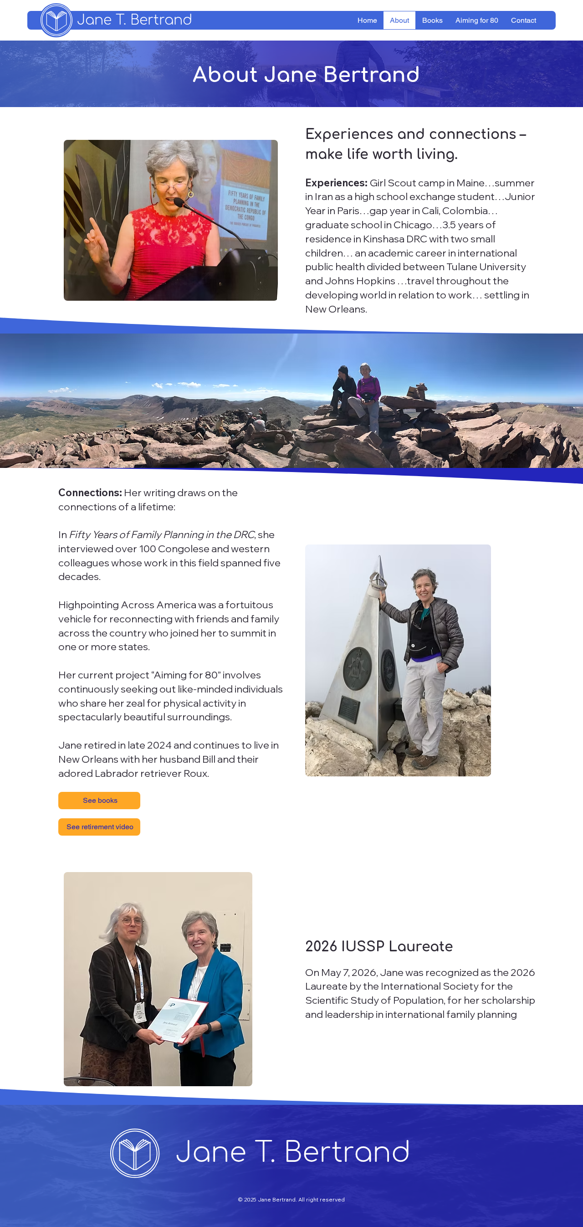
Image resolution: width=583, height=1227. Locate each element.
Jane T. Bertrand (134, 20)
